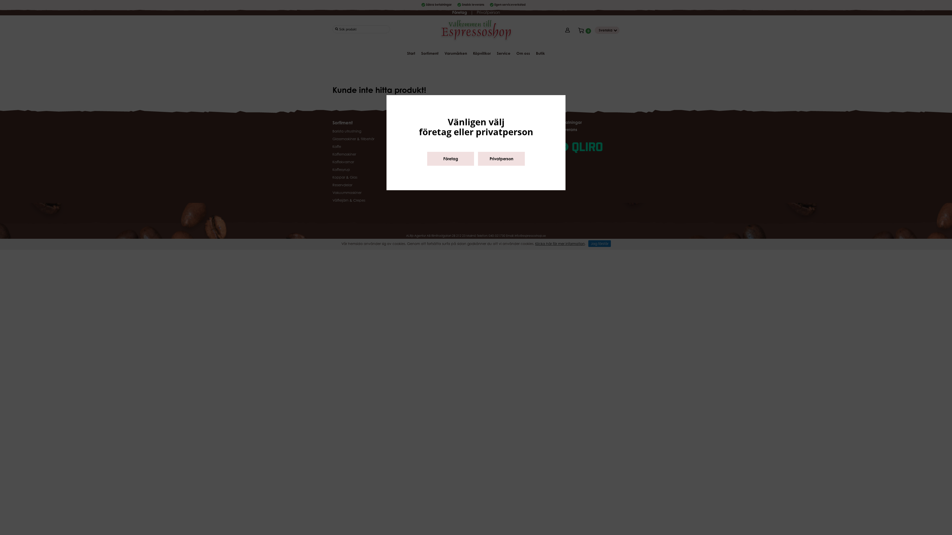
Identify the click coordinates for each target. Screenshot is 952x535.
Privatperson (501, 158)
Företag (450, 158)
